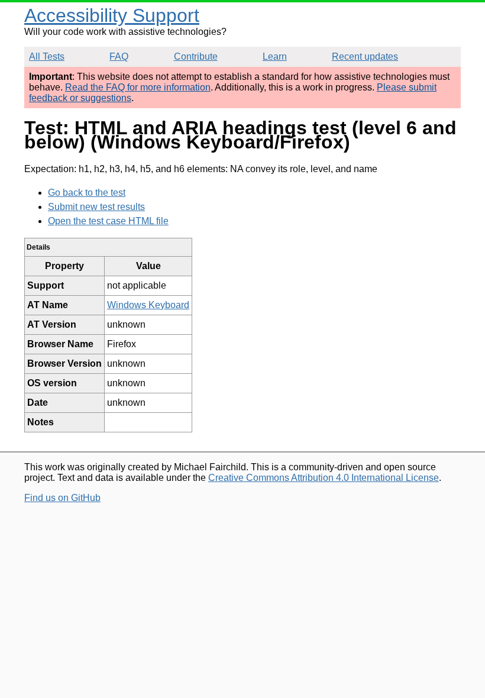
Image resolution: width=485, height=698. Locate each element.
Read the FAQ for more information (138, 87)
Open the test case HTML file (108, 221)
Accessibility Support (111, 15)
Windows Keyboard (148, 305)
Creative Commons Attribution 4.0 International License (323, 478)
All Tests (46, 56)
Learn (275, 56)
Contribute (196, 56)
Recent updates (365, 56)
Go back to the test (86, 193)
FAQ (118, 56)
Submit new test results (96, 207)
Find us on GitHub (62, 498)
